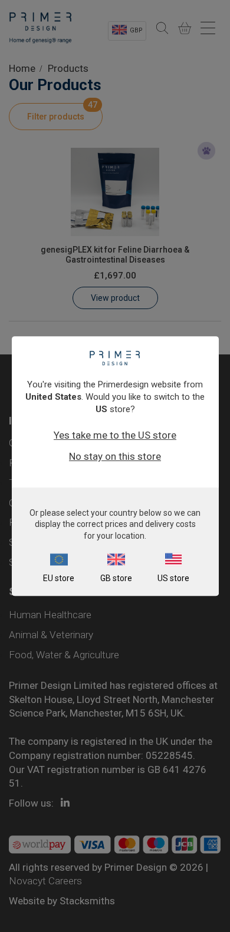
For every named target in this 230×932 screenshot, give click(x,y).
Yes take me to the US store (115, 435)
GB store (116, 578)
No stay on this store (115, 456)
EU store (58, 578)
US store (173, 578)
